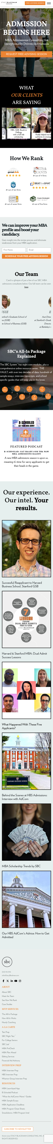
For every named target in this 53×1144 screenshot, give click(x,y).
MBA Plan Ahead (9, 1052)
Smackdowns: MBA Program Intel (15, 1113)
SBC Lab (6, 1044)
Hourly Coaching (9, 1022)
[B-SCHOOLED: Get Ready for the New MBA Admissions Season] (26, 430)
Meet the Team (8, 996)
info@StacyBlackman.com (10, 975)
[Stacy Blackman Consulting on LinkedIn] (11, 981)
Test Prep (5, 1032)
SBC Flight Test (9, 1036)
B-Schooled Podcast (10, 1093)
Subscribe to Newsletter (17, 1129)
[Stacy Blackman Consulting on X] (7, 981)
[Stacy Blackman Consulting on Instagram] (19, 981)
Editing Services (8, 1057)
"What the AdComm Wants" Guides (16, 1097)
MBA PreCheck (8, 1048)
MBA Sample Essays (10, 1101)
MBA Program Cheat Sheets (13, 1109)
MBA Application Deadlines (13, 1105)
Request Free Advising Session (26, 54)
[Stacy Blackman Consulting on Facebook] (3, 981)
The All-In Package (9, 1014)
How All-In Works (9, 1018)
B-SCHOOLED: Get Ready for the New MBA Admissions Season (26, 452)
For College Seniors (9, 1040)
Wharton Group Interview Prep (14, 1079)
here (26, 287)
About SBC (6, 992)
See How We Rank (9, 1000)
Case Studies (7, 1004)
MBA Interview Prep (10, 1071)
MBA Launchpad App (11, 1088)
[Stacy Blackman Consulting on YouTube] (15, 981)
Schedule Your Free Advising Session (26, 256)
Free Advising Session (35, 3)
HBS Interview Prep (9, 1075)
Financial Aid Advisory (11, 1061)
